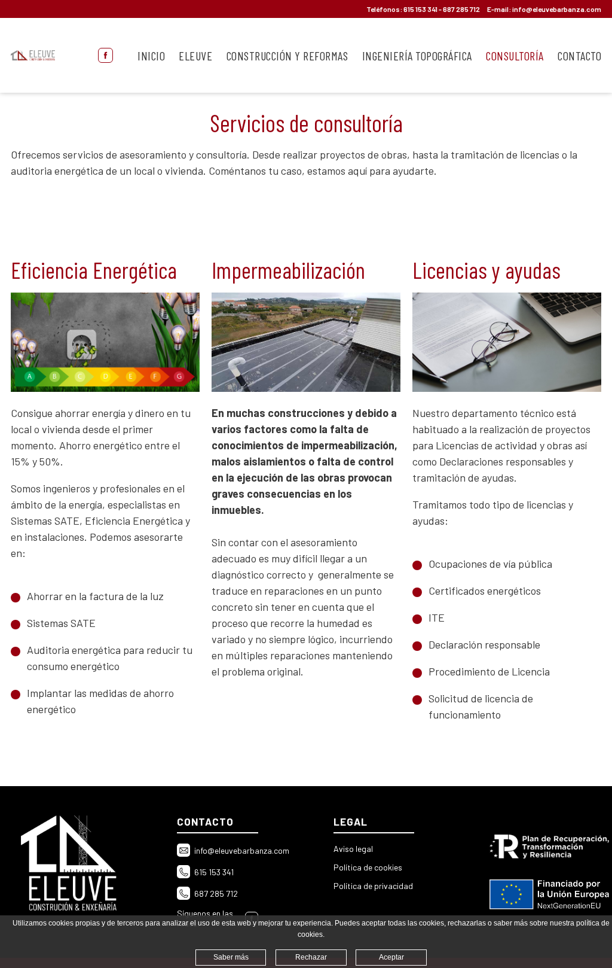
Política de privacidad (373, 886)
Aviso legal (353, 849)
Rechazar (311, 957)
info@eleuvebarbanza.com (556, 9)
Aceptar (391, 957)
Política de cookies (367, 867)
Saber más (231, 957)
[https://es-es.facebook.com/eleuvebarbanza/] (105, 55)
